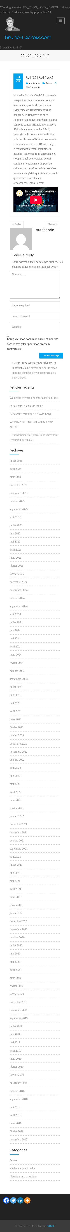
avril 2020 (15, 969)
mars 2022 (16, 800)
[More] (27, 1200)
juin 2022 (15, 775)
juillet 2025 (16, 525)
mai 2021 (15, 880)
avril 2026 (15, 468)
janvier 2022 (17, 816)
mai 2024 (15, 638)
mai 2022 (15, 783)
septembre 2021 (19, 848)
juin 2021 (15, 872)
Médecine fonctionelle (22, 1168)
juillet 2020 (16, 945)
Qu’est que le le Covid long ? (26, 405)
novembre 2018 (18, 1082)
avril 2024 (15, 646)
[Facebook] (6, 1200)
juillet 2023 (16, 686)
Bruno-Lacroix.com (28, 37)
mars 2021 (16, 897)
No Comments (33, 87)
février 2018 (17, 1131)
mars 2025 (16, 557)
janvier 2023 (17, 735)
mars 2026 (16, 476)
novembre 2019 (18, 1010)
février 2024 (17, 662)
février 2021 (17, 905)
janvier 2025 (17, 573)
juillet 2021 (16, 864)
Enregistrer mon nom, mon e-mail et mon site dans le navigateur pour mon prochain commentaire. (32, 343)
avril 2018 (15, 1115)
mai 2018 (15, 1107)
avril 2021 (15, 888)
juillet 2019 (16, 1026)
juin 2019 (15, 1034)
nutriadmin (34, 83)
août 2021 (15, 856)
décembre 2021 (18, 824)
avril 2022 (15, 792)
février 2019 (17, 1066)
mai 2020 (15, 961)
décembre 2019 (18, 1002)
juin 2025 (15, 533)
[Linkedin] (20, 1200)
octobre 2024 (17, 598)
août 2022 (15, 767)
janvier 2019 (17, 1074)
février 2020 (17, 985)
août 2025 (15, 517)
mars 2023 (16, 719)
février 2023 (17, 727)
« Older (16, 224)
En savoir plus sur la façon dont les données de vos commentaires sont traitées (34, 372)
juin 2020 (15, 953)
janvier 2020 (17, 993)
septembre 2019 (19, 1018)
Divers (49, 83)
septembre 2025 (19, 509)
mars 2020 (16, 977)
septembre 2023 (19, 678)
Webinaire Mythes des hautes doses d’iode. (34, 397)
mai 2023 (15, 703)
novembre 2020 (18, 929)
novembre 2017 (18, 1139)
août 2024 (15, 614)
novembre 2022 (18, 751)
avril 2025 (15, 549)
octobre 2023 (17, 670)
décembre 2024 (18, 581)
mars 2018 (16, 1123)
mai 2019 (15, 1042)
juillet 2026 (16, 460)
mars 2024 (16, 654)
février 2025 (17, 565)
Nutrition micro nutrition (23, 1176)
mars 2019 (16, 1058)
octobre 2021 (17, 840)
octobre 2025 (17, 501)
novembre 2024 (18, 590)
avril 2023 (15, 711)
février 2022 (17, 808)
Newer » (53, 224)
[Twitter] (13, 1200)
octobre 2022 (17, 759)
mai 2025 (15, 541)
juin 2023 (15, 694)
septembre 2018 (19, 1099)
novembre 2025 (18, 493)
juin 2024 (15, 630)
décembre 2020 (18, 921)
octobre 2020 (17, 937)
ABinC (51, 1226)
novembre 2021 (18, 832)
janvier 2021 (17, 913)
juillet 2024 (16, 622)
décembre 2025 (18, 485)
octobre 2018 (17, 1091)
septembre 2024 (19, 606)
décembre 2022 (18, 743)
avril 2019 (15, 1050)
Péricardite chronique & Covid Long (30, 413)
